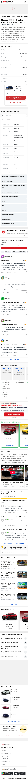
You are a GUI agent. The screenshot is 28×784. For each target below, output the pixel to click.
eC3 (14, 740)
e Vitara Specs (10, 442)
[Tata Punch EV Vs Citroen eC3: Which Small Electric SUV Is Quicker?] (22, 574)
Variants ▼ (20, 16)
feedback (4, 764)
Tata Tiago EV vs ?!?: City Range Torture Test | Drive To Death (12, 483)
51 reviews (11, 94)
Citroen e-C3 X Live (6, 368)
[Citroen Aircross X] (6, 700)
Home (2, 740)
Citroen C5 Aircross (15, 713)
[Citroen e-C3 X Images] (9, 87)
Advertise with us (6, 753)
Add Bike (21, 735)
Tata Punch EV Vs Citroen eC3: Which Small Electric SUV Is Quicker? (8, 573)
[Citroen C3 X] (6, 692)
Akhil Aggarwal (8, 278)
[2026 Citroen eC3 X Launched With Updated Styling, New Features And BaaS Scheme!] (22, 563)
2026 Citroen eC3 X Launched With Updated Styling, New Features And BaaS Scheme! (8, 564)
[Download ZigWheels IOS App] (20, 773)
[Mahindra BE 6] (10, 617)
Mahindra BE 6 (9, 624)
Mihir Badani (8, 320)
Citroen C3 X (14, 690)
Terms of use (5, 758)
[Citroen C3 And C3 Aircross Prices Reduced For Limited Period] (22, 596)
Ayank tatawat (8, 256)
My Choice (7, 298)
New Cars (6, 740)
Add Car (7, 735)
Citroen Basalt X (15, 705)
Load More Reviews (14, 359)
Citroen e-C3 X (17, 86)
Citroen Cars (11, 740)
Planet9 (7, 340)
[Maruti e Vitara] (10, 429)
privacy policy (5, 761)
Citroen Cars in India (14, 721)
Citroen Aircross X (15, 697)
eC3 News (14, 604)
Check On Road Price (18, 90)
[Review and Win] (14, 410)
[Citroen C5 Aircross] (6, 715)
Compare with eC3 (10, 445)
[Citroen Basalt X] (6, 707)
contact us (4, 756)
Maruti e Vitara (9, 437)
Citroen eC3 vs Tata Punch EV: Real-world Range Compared (8, 584)
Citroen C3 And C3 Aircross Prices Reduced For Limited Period (8, 595)
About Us (3, 750)
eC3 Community (20, 543)
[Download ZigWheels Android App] (7, 773)
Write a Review (19, 93)
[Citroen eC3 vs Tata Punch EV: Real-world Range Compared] (22, 585)
